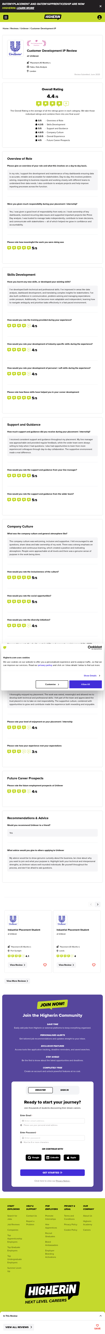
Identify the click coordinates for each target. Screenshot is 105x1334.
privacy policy (45, 665)
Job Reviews (13, 1224)
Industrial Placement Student (24, 930)
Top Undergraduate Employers (14, 1259)
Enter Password (28, 1132)
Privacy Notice (63, 1180)
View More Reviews (16, 981)
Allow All (85, 684)
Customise (50, 684)
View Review (16, 964)
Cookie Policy (70, 1229)
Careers (87, 1229)
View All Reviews (17, 1327)
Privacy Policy (70, 1224)
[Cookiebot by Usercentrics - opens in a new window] (90, 648)
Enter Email (26, 1115)
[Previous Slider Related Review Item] (91, 904)
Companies (12, 1229)
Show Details (90, 675)
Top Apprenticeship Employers (14, 1238)
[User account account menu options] (100, 17)
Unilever (34, 56)
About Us (87, 1215)
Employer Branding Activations (50, 1253)
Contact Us (31, 1215)
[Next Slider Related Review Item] (98, 904)
